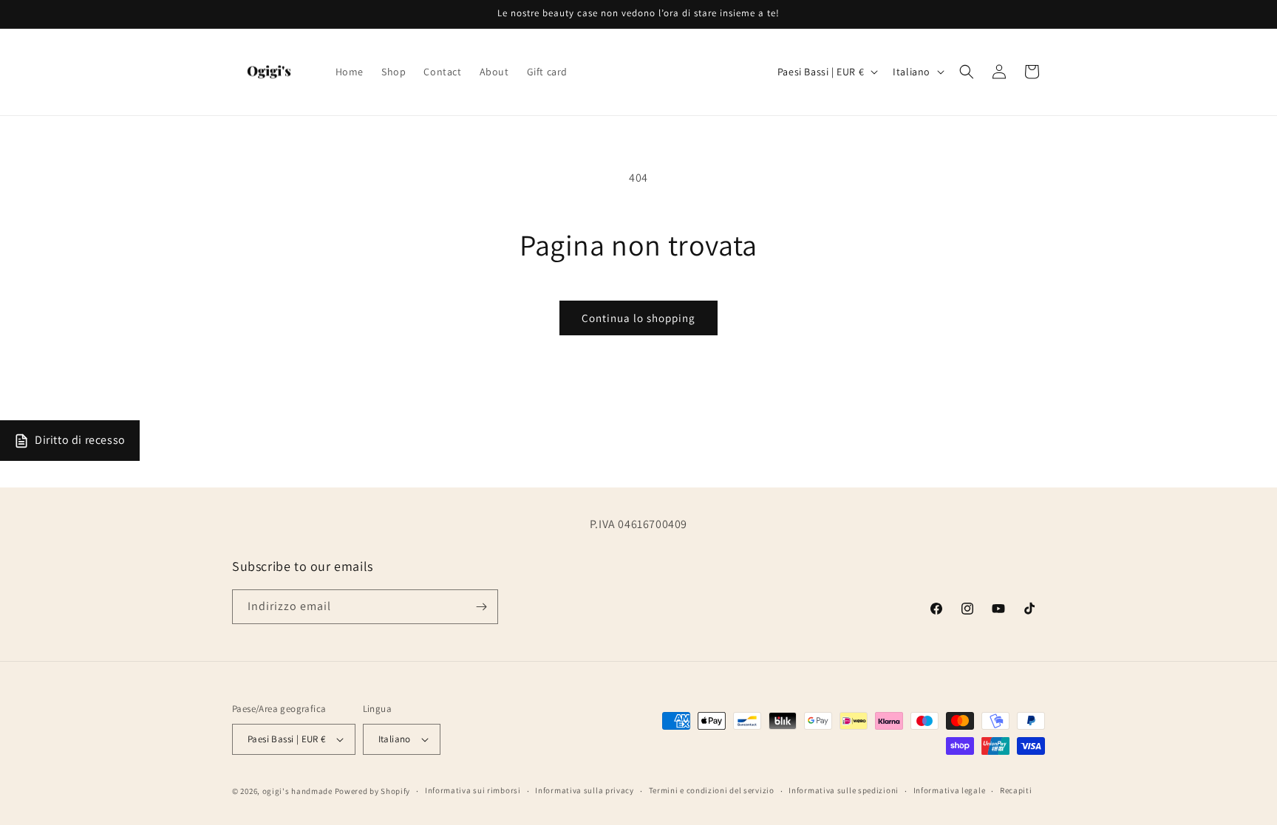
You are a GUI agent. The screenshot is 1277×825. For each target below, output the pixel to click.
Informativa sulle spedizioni (844, 790)
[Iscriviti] (481, 606)
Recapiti (1016, 790)
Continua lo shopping (638, 318)
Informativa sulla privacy (584, 790)
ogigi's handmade (297, 791)
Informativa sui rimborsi (473, 790)
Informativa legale (949, 790)
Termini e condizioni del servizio (711, 790)
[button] (966, 71)
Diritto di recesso (80, 440)
